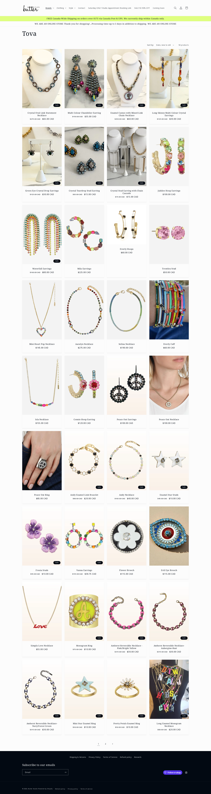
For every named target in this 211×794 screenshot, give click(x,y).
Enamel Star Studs (169, 495)
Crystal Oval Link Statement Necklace (42, 114)
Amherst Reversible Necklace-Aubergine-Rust (169, 646)
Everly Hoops (126, 249)
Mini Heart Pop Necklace (42, 344)
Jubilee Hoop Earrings (169, 190)
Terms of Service (110, 757)
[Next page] (112, 744)
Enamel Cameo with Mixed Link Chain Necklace (127, 114)
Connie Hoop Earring (84, 419)
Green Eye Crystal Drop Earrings (42, 190)
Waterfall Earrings (42, 268)
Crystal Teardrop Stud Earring (84, 190)
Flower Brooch (126, 570)
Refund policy (126, 757)
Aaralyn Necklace (84, 344)
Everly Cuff (169, 344)
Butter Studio (33, 789)
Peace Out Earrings (127, 419)
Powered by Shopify (45, 789)
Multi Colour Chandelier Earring (84, 113)
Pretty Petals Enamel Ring (126, 723)
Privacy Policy (94, 757)
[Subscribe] (65, 772)
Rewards (137, 757)
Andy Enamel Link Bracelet (84, 495)
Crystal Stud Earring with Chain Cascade (127, 191)
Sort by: (150, 45)
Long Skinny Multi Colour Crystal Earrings (169, 114)
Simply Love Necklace (42, 645)
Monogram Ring (84, 645)
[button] (49, 8)
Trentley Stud (169, 268)
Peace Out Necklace (169, 419)
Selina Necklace (127, 344)
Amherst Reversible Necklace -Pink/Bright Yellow (126, 646)
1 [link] (98, 743)
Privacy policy (73, 789)
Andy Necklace (126, 495)
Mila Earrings (84, 268)
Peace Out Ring (42, 495)
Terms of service (86, 789)
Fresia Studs (42, 570)
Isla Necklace (42, 419)
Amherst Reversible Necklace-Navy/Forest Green (41, 724)
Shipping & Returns (78, 757)
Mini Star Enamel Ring (84, 723)
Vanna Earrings (84, 570)
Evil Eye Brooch (169, 570)
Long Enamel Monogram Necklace (169, 724)
